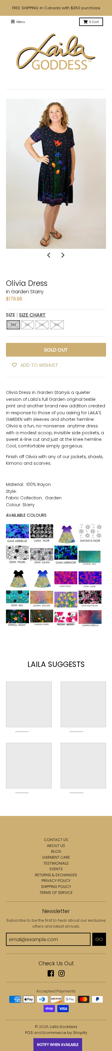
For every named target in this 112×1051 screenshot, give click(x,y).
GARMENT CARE (56, 857)
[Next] (62, 255)
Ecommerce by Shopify (64, 1032)
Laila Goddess (63, 1026)
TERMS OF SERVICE (56, 892)
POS (29, 1032)
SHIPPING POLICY (56, 886)
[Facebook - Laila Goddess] (50, 973)
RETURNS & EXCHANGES (56, 874)
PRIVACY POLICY (56, 880)
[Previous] (49, 255)
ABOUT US (56, 845)
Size (26, 315)
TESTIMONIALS (56, 863)
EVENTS (56, 869)
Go (99, 939)
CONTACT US (56, 839)
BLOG (56, 851)
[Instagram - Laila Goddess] (61, 973)
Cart (94, 22)
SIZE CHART (32, 315)
